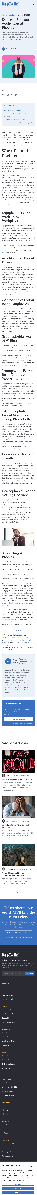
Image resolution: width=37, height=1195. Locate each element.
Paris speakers (7, 1156)
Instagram (6, 1129)
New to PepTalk (7, 999)
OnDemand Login (8, 1064)
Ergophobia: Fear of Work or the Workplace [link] (15, 115)
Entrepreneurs (7, 991)
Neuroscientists (7, 995)
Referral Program (8, 1060)
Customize (18, 1184)
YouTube (5, 1133)
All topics (5, 1110)
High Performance (9, 1022)
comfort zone (7, 287)
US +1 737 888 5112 (8, 1091)
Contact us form (8, 1095)
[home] (10, 4)
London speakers (8, 1144)
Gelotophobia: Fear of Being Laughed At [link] (18, 124)
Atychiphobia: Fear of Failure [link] (14, 119)
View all (18, 892)
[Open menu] (33, 4)
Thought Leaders (8, 987)
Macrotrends (7, 1010)
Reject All (18, 1192)
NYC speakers (7, 1148)
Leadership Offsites (9, 1041)
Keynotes (5, 1033)
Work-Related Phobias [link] (12, 110)
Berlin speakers (7, 1152)
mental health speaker (17, 637)
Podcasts (5, 1045)
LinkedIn (5, 1125)
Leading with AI (7, 1014)
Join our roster (7, 1068)
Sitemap (5, 1072)
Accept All (18, 1188)
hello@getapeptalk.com (11, 1083)
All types (5, 1114)
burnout (5, 253)
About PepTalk (7, 1056)
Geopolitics (6, 1018)
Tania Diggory (20, 596)
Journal (4, 1106)
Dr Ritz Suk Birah (18, 593)
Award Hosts (6, 1037)
